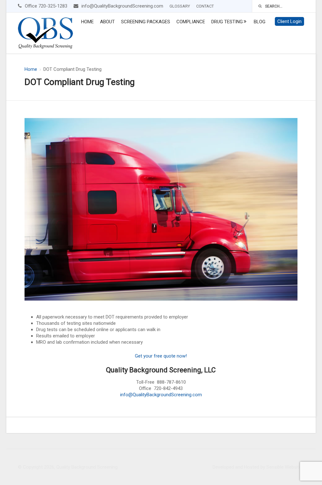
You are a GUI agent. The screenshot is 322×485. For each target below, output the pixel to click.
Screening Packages (145, 22)
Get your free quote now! (161, 356)
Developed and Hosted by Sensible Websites (258, 467)
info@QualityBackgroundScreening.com (161, 395)
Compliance (190, 22)
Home (87, 22)
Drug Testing (227, 22)
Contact (205, 6)
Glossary (179, 6)
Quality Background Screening (87, 467)
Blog (259, 22)
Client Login (289, 21)
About (107, 22)
